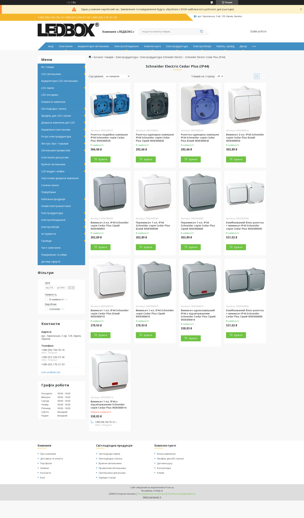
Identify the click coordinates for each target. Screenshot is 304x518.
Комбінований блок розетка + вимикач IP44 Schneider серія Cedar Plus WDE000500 (245, 225)
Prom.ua (169, 487)
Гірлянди (46, 240)
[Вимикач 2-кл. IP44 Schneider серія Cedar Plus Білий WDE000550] (245, 105)
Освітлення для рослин (55, 157)
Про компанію (48, 453)
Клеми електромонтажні (56, 206)
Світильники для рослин (112, 472)
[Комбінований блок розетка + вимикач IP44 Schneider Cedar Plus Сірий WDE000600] (245, 280)
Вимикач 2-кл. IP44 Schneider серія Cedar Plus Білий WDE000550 (245, 137)
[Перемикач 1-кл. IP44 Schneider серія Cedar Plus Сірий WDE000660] (200, 193)
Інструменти (48, 233)
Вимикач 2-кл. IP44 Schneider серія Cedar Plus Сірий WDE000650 (110, 225)
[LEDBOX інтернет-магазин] (68, 31)
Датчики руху (164, 463)
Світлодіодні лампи (109, 453)
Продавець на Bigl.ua (152, 490)
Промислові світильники (112, 468)
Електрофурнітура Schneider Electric (161, 57)
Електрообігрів (202, 46)
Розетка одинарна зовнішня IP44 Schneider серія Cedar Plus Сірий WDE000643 (155, 137)
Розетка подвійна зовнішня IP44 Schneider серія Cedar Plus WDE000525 (109, 137)
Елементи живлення (53, 101)
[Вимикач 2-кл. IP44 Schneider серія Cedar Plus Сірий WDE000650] (110, 193)
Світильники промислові (55, 150)
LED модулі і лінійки (52, 171)
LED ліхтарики (49, 94)
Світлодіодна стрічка (53, 108)
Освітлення (65, 46)
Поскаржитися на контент (151, 493)
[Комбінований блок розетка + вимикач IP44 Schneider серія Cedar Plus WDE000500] (245, 193)
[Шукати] (201, 32)
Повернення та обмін (54, 254)
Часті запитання (51, 247)
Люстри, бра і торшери (54, 143)
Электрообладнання (126, 46)
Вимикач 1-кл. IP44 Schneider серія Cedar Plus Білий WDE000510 (110, 313)
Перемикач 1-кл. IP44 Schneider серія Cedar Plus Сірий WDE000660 (198, 225)
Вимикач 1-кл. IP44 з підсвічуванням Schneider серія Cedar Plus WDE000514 (108, 404)
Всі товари (47, 67)
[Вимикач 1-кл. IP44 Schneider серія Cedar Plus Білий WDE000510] (110, 280)
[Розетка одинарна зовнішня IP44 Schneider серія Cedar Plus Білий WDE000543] (200, 105)
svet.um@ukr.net (50, 372)
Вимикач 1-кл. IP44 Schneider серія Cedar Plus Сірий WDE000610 (155, 313)
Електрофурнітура (177, 46)
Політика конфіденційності (181, 493)
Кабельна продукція (53, 199)
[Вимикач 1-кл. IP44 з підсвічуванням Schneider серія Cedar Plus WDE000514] (110, 372)
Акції (51, 46)
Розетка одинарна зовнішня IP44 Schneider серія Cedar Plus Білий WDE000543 (200, 137)
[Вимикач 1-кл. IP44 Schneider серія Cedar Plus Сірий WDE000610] (155, 280)
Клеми (160, 472)
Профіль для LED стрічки (56, 115)
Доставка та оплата (51, 458)
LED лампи (47, 88)
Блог (42, 477)
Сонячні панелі (50, 185)
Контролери (164, 468)
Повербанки (48, 192)
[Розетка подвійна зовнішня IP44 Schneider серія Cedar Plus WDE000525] (110, 105)
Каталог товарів (103, 57)
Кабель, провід (225, 46)
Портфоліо (46, 463)
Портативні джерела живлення (59, 178)
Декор (243, 46)
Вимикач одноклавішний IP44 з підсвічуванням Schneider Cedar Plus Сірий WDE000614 (198, 315)
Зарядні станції (107, 477)
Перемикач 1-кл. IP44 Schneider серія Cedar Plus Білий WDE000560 (153, 225)
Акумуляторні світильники (93, 46)
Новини (44, 468)
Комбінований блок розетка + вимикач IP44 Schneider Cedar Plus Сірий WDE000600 (245, 313)
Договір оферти (50, 261)
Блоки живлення (166, 453)
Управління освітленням (55, 129)
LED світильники (51, 74)
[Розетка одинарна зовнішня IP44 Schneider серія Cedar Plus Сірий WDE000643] (155, 105)
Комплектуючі (152, 46)
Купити (103, 159)
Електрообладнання (53, 220)
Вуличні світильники (53, 164)
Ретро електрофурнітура (56, 136)
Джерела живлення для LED (58, 122)
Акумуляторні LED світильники (59, 81)
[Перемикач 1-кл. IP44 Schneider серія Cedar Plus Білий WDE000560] (155, 193)
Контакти (45, 472)
